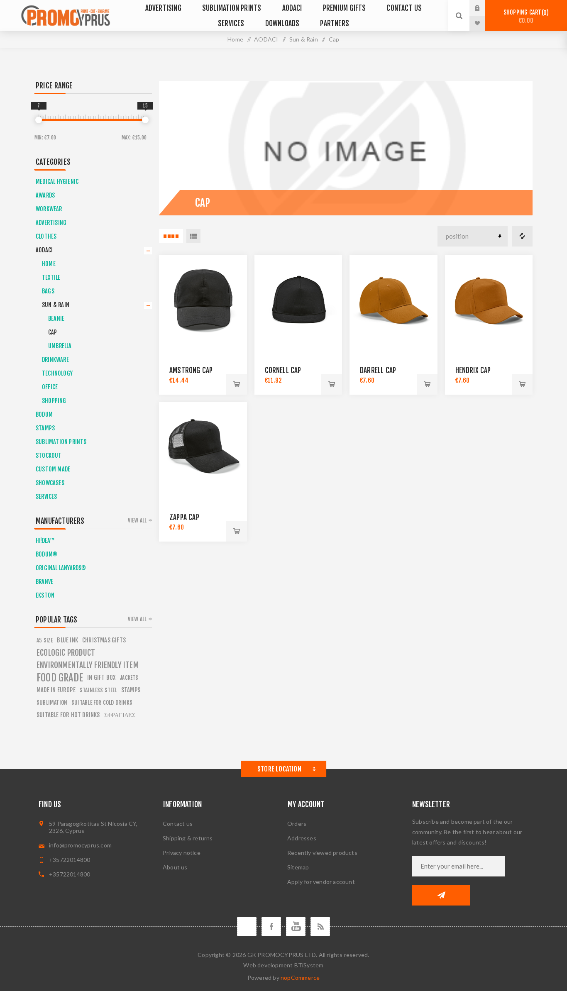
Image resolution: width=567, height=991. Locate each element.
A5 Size (45, 640)
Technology (57, 373)
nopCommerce (300, 977)
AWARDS (45, 195)
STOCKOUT (49, 455)
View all (137, 520)
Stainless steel (98, 689)
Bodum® (46, 554)
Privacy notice (181, 852)
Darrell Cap (378, 370)
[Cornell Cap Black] (298, 299)
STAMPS (45, 428)
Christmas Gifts (104, 640)
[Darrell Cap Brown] (393, 299)
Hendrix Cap (473, 370)
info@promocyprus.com (80, 845)
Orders (296, 823)
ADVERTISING (51, 222)
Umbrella (60, 345)
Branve (44, 581)
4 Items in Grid (171, 236)
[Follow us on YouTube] (295, 926)
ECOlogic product (66, 653)
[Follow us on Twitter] (247, 926)
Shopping (54, 400)
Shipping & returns (188, 838)
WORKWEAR (49, 208)
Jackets (129, 677)
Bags (48, 291)
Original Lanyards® (61, 567)
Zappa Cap (184, 517)
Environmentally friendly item (88, 665)
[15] (145, 120)
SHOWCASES (50, 482)
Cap (52, 332)
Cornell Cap (283, 370)
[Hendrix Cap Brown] (489, 299)
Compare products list (522, 236)
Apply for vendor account (321, 881)
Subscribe (441, 895)
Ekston (45, 595)
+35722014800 (69, 859)
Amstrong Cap (191, 370)
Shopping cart (524, 16)
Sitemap (298, 867)
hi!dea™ (45, 540)
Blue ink (67, 640)
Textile (51, 277)
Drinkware (55, 359)
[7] (38, 120)
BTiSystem (309, 965)
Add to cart (236, 384)
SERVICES (46, 496)
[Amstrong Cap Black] (203, 299)
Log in (483, 7)
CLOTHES (46, 236)
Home (235, 39)
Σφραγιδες (120, 715)
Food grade (60, 677)
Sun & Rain (55, 304)
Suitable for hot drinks (68, 715)
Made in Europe (56, 690)
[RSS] (320, 926)
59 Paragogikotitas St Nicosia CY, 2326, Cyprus (93, 827)
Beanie (56, 318)
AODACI (44, 250)
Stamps (130, 690)
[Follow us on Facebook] (271, 926)
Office (50, 387)
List (193, 236)
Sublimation (52, 702)
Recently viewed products (322, 852)
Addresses (301, 838)
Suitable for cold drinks (101, 702)
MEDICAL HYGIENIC (57, 181)
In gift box (101, 677)
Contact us (178, 823)
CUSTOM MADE (53, 469)
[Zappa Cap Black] (203, 446)
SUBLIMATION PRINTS (61, 441)
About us (175, 867)
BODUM (44, 414)
